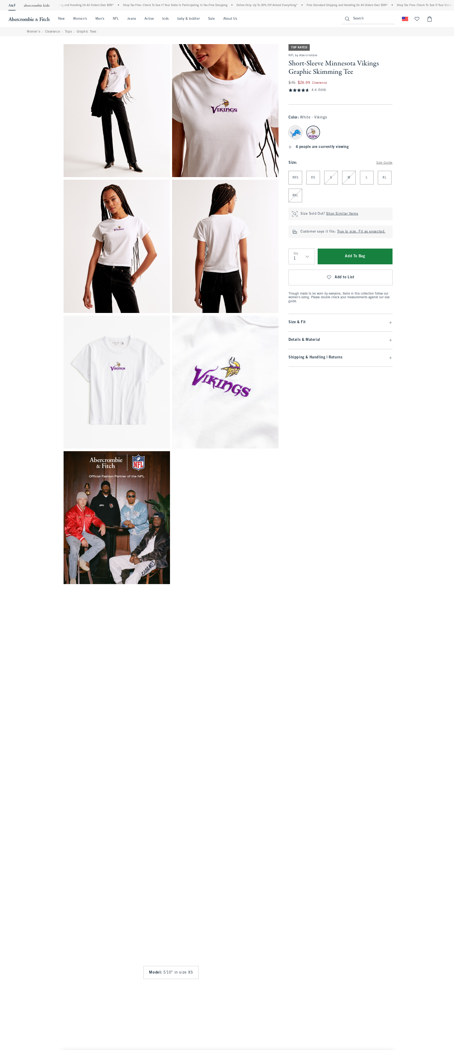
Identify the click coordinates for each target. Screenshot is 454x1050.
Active (149, 18)
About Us (230, 18)
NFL (116, 18)
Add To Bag (355, 256)
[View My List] (417, 19)
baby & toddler (188, 18)
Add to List (344, 277)
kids (165, 18)
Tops (68, 31)
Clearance (52, 31)
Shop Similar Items (342, 213)
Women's (80, 18)
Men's (99, 18)
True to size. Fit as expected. (361, 231)
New (61, 18)
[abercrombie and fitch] (29, 19)
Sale (211, 18)
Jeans (131, 18)
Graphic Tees (86, 31)
